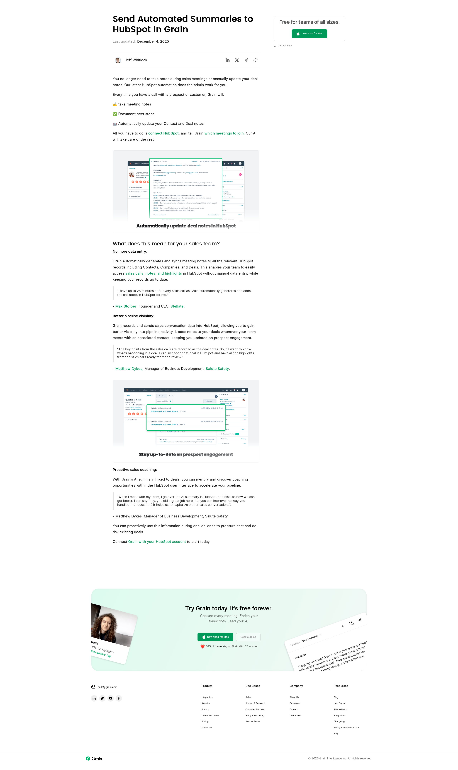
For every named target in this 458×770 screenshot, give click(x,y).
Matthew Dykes (128, 369)
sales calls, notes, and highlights (153, 273)
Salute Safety (217, 369)
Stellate (177, 306)
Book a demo (248, 637)
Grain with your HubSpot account (157, 542)
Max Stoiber (126, 306)
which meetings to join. (224, 133)
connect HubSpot (163, 133)
